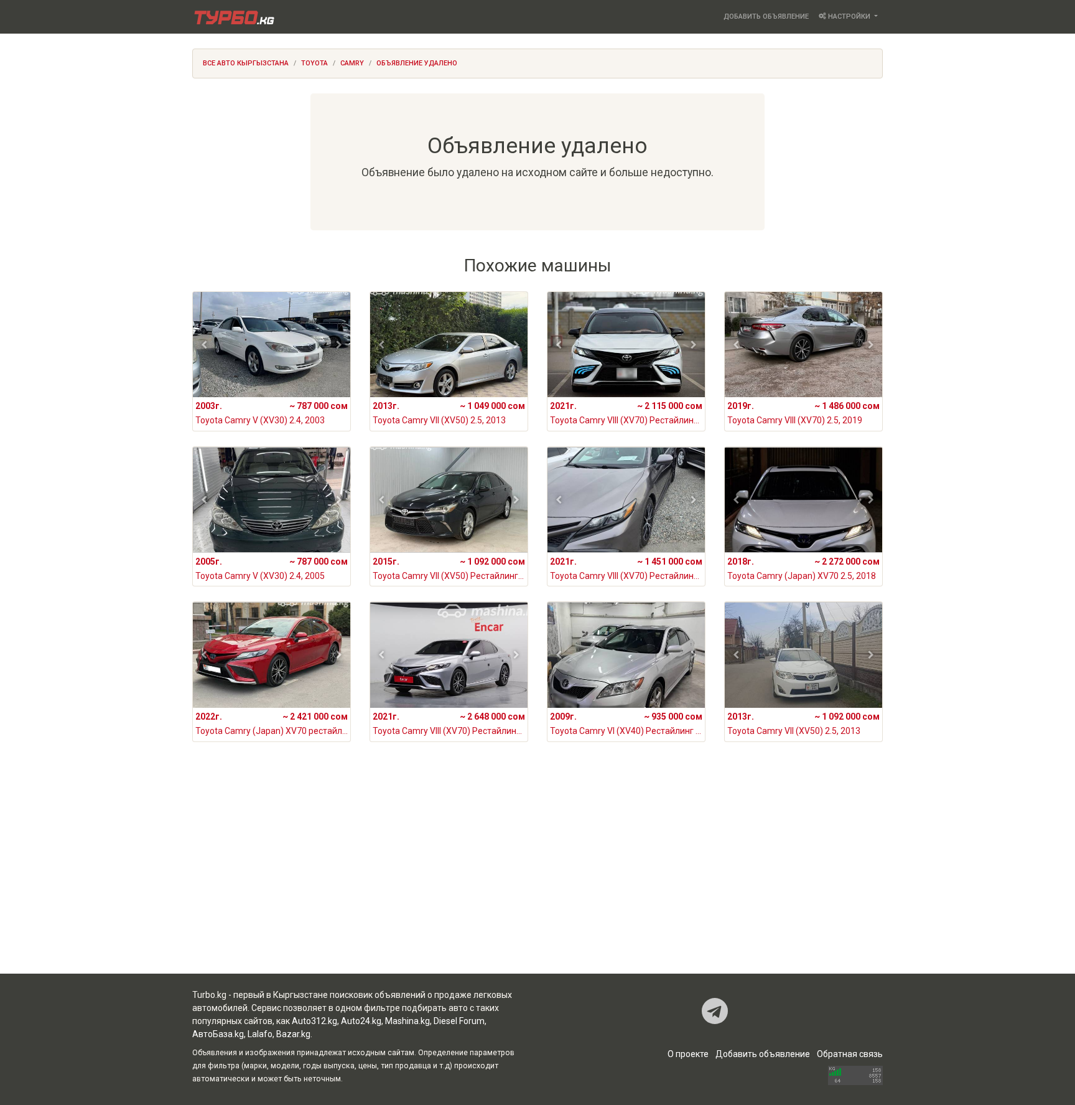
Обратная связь (850, 1054)
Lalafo (260, 1034)
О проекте (688, 1054)
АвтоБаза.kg (218, 1034)
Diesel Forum (459, 1021)
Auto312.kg (314, 1021)
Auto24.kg (361, 1021)
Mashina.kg (407, 1021)
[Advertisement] (537, 874)
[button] (204, 345)
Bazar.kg (293, 1034)
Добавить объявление (766, 16)
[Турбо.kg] (233, 16)
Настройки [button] (849, 16)
